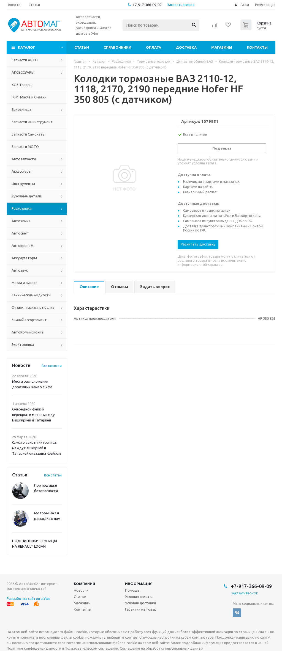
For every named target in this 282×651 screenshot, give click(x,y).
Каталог (26, 47)
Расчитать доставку (198, 244)
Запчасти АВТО (25, 60)
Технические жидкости (31, 295)
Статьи (81, 47)
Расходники (22, 208)
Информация (139, 584)
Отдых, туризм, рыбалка (33, 307)
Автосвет (20, 233)
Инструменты (23, 184)
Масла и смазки (24, 283)
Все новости (52, 366)
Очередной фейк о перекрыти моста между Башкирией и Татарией (33, 414)
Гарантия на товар (140, 609)
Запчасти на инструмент (32, 122)
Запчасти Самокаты (28, 134)
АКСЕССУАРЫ (23, 72)
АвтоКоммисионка (27, 332)
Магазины (221, 47)
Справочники (117, 47)
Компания (84, 584)
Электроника (23, 344)
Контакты (257, 47)
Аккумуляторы (24, 258)
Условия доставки (140, 603)
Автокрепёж (22, 245)
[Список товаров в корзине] (257, 28)
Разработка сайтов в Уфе (28, 598)
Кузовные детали (26, 196)
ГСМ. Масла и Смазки (29, 97)
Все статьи (53, 475)
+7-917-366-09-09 (146, 5)
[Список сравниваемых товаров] (215, 26)
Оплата (153, 47)
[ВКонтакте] (237, 612)
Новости (81, 590)
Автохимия (21, 221)
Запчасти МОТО (25, 146)
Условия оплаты (139, 596)
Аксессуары (21, 171)
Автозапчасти (24, 159)
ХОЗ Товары (22, 85)
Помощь (132, 590)
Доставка (186, 47)
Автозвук (20, 270)
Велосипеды (22, 109)
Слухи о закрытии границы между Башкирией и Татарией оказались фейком (36, 447)
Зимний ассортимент (29, 320)
